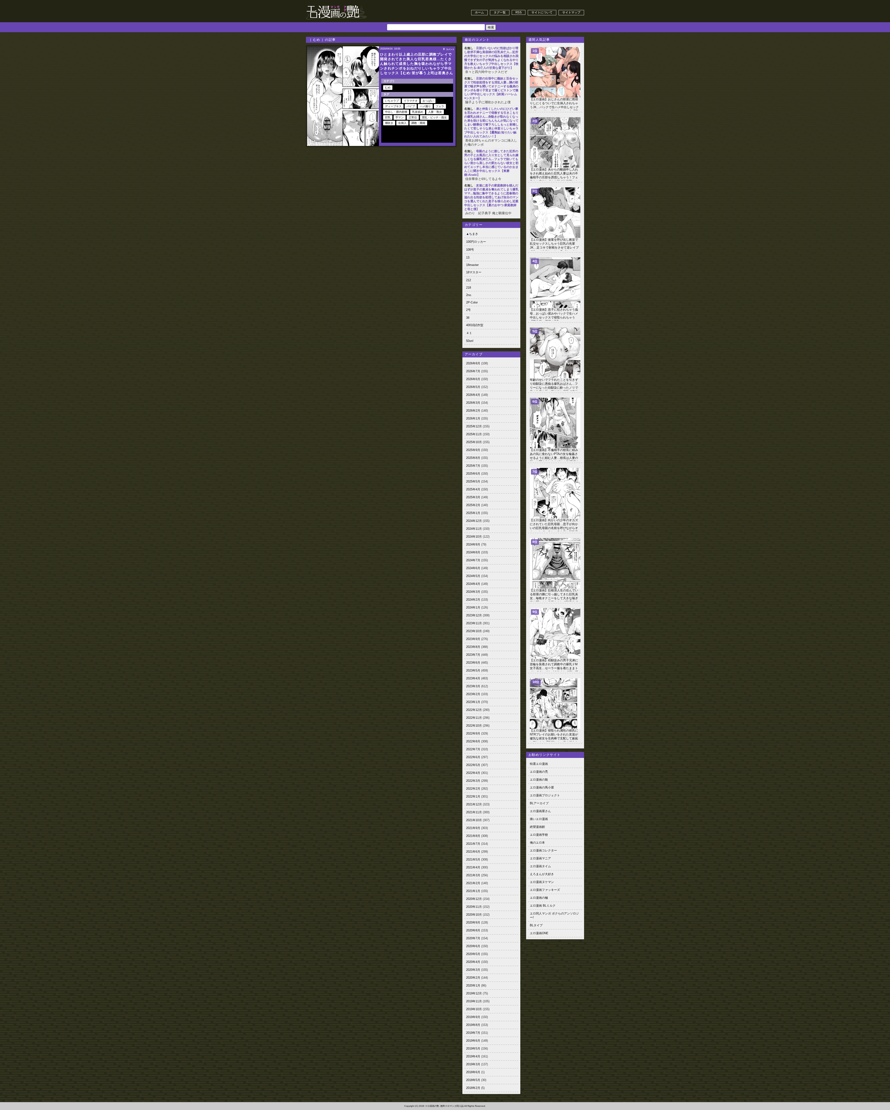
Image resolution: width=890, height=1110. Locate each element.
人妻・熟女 (435, 112)
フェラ (440, 106)
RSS (518, 12)
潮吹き (389, 123)
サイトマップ (571, 12)
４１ (469, 333)
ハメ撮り (425, 106)
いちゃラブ (392, 100)
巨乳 (388, 117)
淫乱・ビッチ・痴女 (434, 117)
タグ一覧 (500, 12)
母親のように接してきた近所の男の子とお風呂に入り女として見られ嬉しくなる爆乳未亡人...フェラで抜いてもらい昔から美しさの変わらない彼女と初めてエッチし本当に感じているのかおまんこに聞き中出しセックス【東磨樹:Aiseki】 (491, 163)
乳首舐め (417, 112)
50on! (470, 341)
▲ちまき (472, 234)
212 (468, 280)
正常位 (413, 117)
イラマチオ (411, 100)
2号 (468, 310)
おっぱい (428, 100)
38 (467, 317)
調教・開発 (418, 123)
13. (468, 257)
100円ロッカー (476, 241)
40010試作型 (474, 325)
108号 (470, 249)
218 (468, 287)
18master (472, 265)
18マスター (473, 272)
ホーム (479, 12)
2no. (469, 295)
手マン (399, 117)
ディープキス (393, 106)
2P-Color (472, 302)
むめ (388, 87)
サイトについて (542, 12)
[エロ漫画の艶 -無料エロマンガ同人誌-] (336, 5)
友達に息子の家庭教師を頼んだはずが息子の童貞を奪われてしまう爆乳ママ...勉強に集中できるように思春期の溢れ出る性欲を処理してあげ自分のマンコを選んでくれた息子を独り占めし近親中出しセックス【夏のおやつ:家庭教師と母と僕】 (491, 197)
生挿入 (402, 123)
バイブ (411, 106)
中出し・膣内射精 (396, 112)
